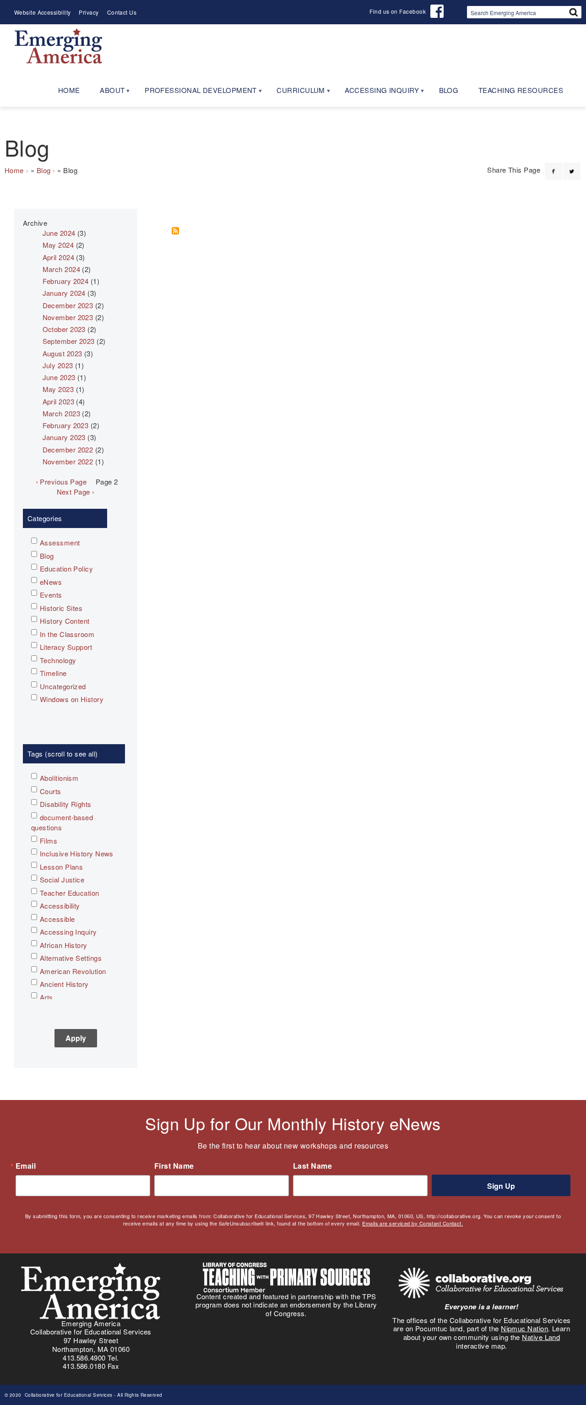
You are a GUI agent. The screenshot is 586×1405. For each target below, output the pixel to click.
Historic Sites (61, 608)
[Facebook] (553, 166)
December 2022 (68, 449)
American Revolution (73, 971)
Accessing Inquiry (68, 932)
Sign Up (501, 1186)
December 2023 (68, 305)
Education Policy (66, 568)
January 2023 (64, 437)
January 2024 (64, 293)
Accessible (57, 919)
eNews (51, 582)
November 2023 (68, 317)
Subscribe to (178, 230)
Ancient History (64, 984)
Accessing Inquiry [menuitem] (377, 93)
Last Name (312, 1166)
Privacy (88, 12)
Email (26, 1166)
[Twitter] (572, 166)
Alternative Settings (71, 958)
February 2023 (66, 425)
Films (48, 840)
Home (14, 170)
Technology (58, 660)
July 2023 (58, 365)
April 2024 (59, 257)
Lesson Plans (61, 866)
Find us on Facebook (397, 11)
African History (63, 945)
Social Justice (62, 879)
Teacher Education (69, 893)
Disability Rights (66, 804)
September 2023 (69, 341)
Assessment (60, 542)
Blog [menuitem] (449, 90)
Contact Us (122, 12)
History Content (65, 621)
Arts (46, 997)
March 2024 (62, 269)
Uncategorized (63, 686)
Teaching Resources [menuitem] (520, 90)
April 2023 (59, 401)
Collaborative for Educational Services (68, 1395)
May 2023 (58, 389)
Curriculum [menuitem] (295, 93)
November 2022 (68, 461)
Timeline (53, 673)
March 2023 (62, 413)
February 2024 (66, 281)
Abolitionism (59, 778)
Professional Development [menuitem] (196, 93)
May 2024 (58, 245)
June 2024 (59, 233)
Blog (44, 170)
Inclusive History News (77, 853)
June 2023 (59, 377)
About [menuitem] (107, 93)
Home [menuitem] (69, 90)
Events (51, 594)
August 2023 (62, 353)
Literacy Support (66, 647)
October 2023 (64, 329)
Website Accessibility (42, 12)
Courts (50, 791)
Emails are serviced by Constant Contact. (412, 1223)
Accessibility (60, 905)
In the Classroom (67, 634)
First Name (174, 1166)
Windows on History (71, 699)
